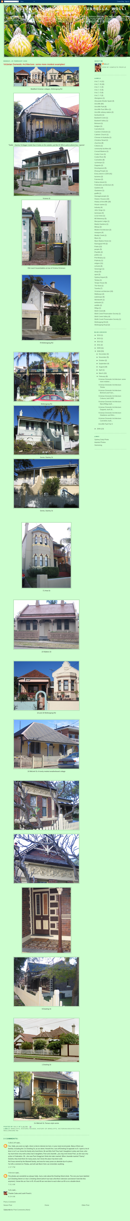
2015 (99, 338)
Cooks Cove (98, 154)
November (103, 357)
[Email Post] (30, 1126)
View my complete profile (114, 67)
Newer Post (8, 1205)
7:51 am (11, 1184)
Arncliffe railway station (102, 112)
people (96, 249)
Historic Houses (28, 1128)
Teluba (96, 280)
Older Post (85, 1205)
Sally (10, 1190)
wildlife (97, 305)
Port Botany (98, 258)
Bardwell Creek (100, 118)
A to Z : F (97, 95)
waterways (98, 297)
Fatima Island (99, 182)
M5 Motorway (99, 218)
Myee (96, 238)
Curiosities (98, 160)
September (103, 363)
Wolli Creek (98, 311)
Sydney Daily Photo (101, 439)
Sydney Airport (99, 277)
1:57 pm (11, 1167)
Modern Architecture (101, 230)
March (101, 373)
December (103, 354)
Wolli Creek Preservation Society (106, 314)
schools (97, 266)
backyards (98, 115)
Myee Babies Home (101, 241)
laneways (97, 213)
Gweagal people (100, 196)
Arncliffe (15, 1128)
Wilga (96, 308)
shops (96, 272)
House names (99, 204)
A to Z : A (97, 81)
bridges (97, 126)
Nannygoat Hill (99, 244)
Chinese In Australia (101, 137)
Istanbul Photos (100, 442)
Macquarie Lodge (100, 221)
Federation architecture (102, 185)
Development (99, 168)
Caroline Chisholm (101, 132)
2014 (99, 341)
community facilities (101, 148)
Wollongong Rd (11, 1130)
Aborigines (98, 98)
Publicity (97, 260)
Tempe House (99, 283)
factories (97, 176)
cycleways (98, 162)
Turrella (97, 288)
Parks (96, 246)
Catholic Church (100, 134)
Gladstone (98, 190)
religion (97, 263)
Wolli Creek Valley (101, 316)
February (102, 376)
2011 (99, 345)
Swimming (98, 445)
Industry (97, 207)
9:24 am (11, 1196)
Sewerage (98, 269)
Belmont (97, 123)
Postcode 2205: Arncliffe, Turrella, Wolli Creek (70, 11)
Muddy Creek (99, 235)
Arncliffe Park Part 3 (105, 424)
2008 (99, 351)
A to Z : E (97, 92)
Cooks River (98, 157)
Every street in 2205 (101, 174)
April (101, 370)
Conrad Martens (100, 151)
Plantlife (97, 252)
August (101, 367)
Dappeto (97, 165)
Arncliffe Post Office (101, 109)
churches (97, 143)
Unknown (11, 1173)
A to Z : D (97, 90)
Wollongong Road (101, 325)
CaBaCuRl (12, 1143)
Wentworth (98, 300)
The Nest (97, 286)
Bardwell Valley (100, 121)
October (102, 360)
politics (97, 255)
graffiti (96, 193)
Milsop (96, 227)
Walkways (98, 294)
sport (96, 274)
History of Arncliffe (47, 1128)
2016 (99, 335)
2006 (99, 429)
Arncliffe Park (99, 106)
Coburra (97, 146)
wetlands (97, 302)
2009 (99, 348)
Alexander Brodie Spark (103, 101)
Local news (98, 216)
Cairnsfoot (98, 129)
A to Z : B (97, 84)
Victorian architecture (69, 1128)
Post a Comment (10, 1202)
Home (47, 1205)
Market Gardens (100, 224)
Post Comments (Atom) (21, 1210)
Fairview (97, 179)
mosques (97, 232)
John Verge (98, 210)
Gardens (97, 188)
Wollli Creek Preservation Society (106, 319)
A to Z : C (97, 87)
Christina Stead (100, 140)
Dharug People (99, 171)
